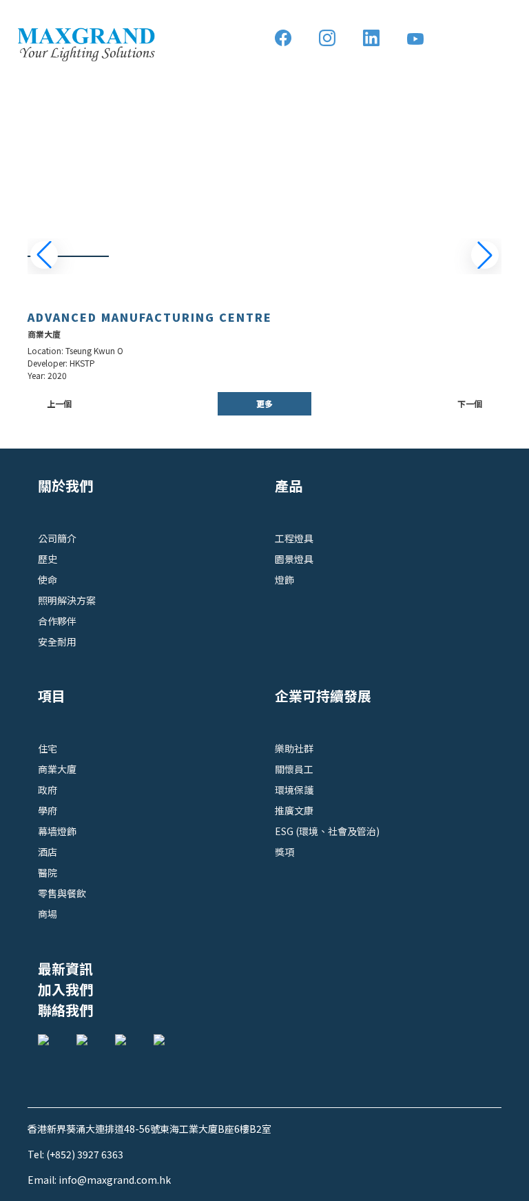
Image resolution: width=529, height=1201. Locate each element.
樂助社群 (294, 748)
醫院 (47, 872)
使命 (47, 579)
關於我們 (65, 485)
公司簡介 (57, 538)
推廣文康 (294, 810)
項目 (51, 696)
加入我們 (65, 989)
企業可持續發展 (323, 696)
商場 (47, 914)
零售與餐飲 (62, 893)
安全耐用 (57, 641)
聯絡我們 (65, 1010)
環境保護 (294, 790)
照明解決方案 (67, 600)
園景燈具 (294, 559)
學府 (47, 810)
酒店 (47, 852)
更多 (264, 403)
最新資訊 (65, 968)
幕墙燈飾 (57, 831)
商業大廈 (57, 769)
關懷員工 (294, 769)
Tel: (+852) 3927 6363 (75, 1154)
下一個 (469, 403)
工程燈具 (294, 538)
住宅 (47, 748)
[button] (485, 255)
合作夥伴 (57, 621)
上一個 (59, 403)
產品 (288, 485)
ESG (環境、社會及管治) (327, 831)
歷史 (47, 559)
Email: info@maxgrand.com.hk (99, 1180)
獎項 (284, 852)
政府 (47, 790)
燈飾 (284, 579)
